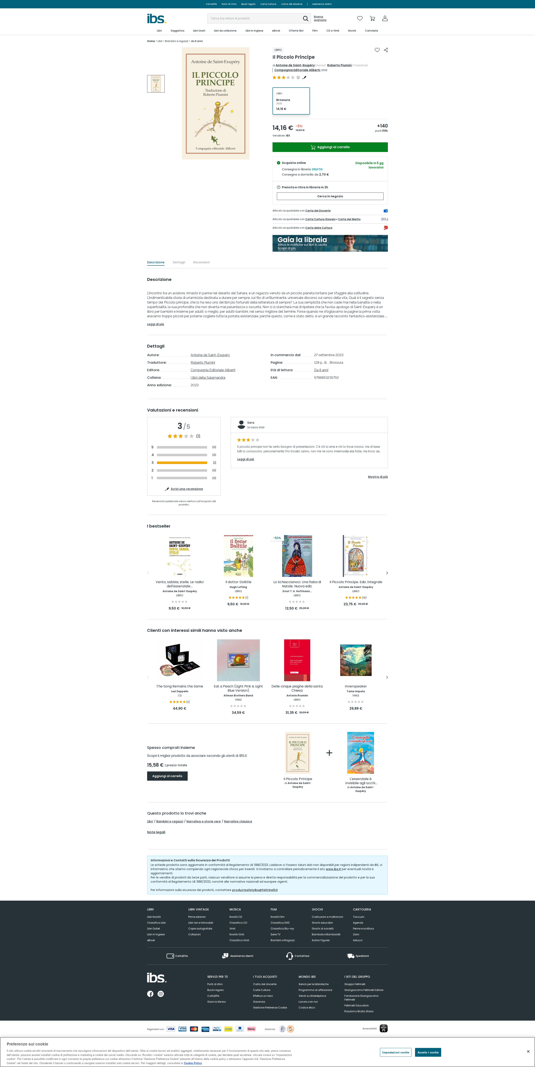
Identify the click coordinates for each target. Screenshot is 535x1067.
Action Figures (321, 940)
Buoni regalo (248, 4)
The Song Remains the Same (179, 686)
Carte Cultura (268, 4)
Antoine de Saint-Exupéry (295, 65)
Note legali (156, 832)
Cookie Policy (193, 1063)
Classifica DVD (280, 922)
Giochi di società (323, 928)
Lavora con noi (308, 1001)
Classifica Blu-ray (282, 928)
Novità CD (235, 917)
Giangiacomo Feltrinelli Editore (363, 990)
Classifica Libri (156, 922)
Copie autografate (200, 928)
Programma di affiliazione (315, 990)
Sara (250, 423)
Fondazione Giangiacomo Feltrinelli (361, 997)
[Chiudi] (528, 1051)
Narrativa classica (238, 821)
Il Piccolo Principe (298, 779)
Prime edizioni (197, 917)
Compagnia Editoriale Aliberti (297, 70)
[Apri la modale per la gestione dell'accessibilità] (384, 1028)
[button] (306, 18)
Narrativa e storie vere (203, 821)
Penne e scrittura (363, 928)
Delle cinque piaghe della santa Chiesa (297, 688)
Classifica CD (238, 922)
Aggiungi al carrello (333, 147)
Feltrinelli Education (356, 1005)
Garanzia (259, 1001)
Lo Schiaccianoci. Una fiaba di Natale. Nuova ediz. (297, 584)
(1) (198, 436)
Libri (150, 821)
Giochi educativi (322, 922)
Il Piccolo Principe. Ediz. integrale (356, 582)
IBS (288, 135)
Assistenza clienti (322, 4)
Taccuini (358, 917)
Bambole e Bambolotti (326, 934)
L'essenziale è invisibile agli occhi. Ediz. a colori (360, 781)
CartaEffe (211, 4)
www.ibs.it (333, 869)
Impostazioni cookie (395, 1052)
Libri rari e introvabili (200, 922)
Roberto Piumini (339, 65)
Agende (358, 922)
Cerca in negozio (330, 196)
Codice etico (307, 1007)
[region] (267, 1052)
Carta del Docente (318, 210)
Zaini (356, 934)
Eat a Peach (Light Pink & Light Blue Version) (238, 688)
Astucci (358, 940)
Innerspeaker (356, 686)
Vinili (232, 928)
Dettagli (179, 262)
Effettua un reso (263, 996)
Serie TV (275, 934)
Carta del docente (291, 4)
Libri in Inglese (156, 934)
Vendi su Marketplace (312, 996)
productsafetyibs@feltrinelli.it (255, 890)
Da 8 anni (321, 370)
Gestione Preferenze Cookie (270, 1007)
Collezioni (194, 934)
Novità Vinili (236, 934)
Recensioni (201, 262)
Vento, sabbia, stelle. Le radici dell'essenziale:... (180, 584)
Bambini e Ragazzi (283, 940)
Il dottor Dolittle (238, 582)
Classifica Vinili (239, 940)
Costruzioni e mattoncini (327, 917)
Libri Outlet (153, 928)
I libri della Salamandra (208, 378)
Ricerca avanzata (320, 18)
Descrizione (155, 262)
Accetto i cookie (428, 1052)
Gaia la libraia (216, 1001)
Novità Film (278, 917)
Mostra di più (378, 477)
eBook (151, 940)
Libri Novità (154, 917)
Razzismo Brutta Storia (358, 1011)
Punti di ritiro (229, 4)
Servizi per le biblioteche (314, 984)
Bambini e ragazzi (169, 821)
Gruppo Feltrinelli (354, 984)
